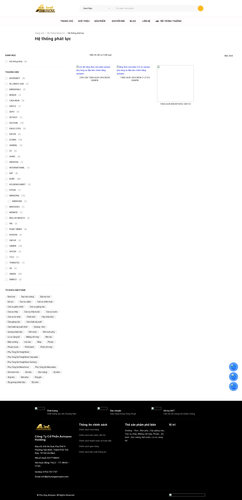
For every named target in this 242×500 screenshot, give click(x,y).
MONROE (15, 212)
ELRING (15, 139)
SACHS (15, 240)
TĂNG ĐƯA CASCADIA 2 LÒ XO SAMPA (135, 78)
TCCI (14, 257)
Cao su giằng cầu (37, 307)
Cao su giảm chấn (15, 307)
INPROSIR (16, 162)
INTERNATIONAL (19, 167)
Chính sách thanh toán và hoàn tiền (95, 440)
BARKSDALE (17, 89)
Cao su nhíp (13, 312)
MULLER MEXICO (19, 218)
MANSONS (17, 195)
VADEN (15, 274)
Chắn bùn (31, 317)
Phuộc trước (13, 347)
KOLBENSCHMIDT (20, 184)
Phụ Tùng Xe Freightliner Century (22, 362)
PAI (13, 223)
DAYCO (15, 106)
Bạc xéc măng (27, 297)
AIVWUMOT (17, 78)
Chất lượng (52, 411)
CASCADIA (16, 100)
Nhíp (39, 342)
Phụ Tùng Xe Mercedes (45, 367)
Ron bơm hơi (13, 372)
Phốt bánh (29, 347)
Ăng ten (11, 377)
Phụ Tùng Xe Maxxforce (18, 367)
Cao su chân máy (45, 302)
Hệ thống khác (18, 61)
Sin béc (28, 372)
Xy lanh (56, 372)
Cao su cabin (25, 302)
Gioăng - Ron (39, 327)
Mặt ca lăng (13, 342)
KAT (13, 173)
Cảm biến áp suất (34, 322)
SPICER (15, 251)
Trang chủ (39, 33)
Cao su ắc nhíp (14, 317)
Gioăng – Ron (131, 430)
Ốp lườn (35, 382)
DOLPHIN (16, 123)
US (13, 268)
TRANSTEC (17, 262)
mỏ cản (27, 342)
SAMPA (15, 246)
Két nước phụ (49, 332)
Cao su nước (51, 312)
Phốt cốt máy (46, 347)
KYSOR (15, 190)
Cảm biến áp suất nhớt (17, 327)
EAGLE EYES (17, 128)
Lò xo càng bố (14, 337)
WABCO (15, 279)
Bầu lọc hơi (45, 297)
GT (13, 151)
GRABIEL (15, 145)
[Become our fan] (37, 483)
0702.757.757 (50, 472)
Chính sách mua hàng (89, 429)
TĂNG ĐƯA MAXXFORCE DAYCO (175, 104)
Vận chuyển (115, 411)
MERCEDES (16, 207)
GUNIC (14, 156)
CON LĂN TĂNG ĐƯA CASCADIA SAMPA (95, 78)
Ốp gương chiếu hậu (16, 382)
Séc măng (42, 372)
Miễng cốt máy (32, 337)
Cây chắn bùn (48, 317)
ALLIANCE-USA (18, 84)
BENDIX (15, 95)
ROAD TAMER (18, 229)
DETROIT (15, 117)
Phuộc (50, 342)
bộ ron (10, 302)
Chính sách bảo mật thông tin (92, 452)
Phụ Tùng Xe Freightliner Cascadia (23, 357)
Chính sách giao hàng (89, 446)
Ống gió (38, 377)
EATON (15, 134)
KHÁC (15, 179)
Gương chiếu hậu (15, 332)
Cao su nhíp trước (32, 312)
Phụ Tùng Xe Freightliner (18, 352)
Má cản (49, 337)
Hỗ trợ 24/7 (169, 411)
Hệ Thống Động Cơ (56, 33)
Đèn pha (24, 377)
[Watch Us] (45, 483)
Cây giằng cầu (14, 322)
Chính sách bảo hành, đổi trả (92, 435)
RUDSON (15, 235)
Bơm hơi (11, 297)
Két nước (33, 332)
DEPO (14, 112)
